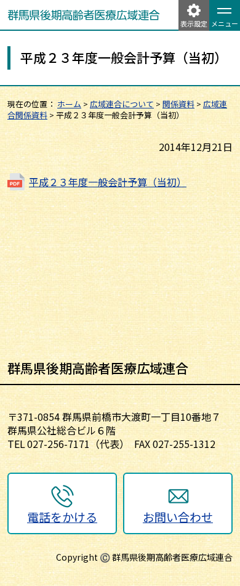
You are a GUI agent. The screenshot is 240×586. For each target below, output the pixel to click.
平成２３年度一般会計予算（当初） (107, 181)
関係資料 (178, 104)
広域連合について (122, 104)
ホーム (69, 104)
